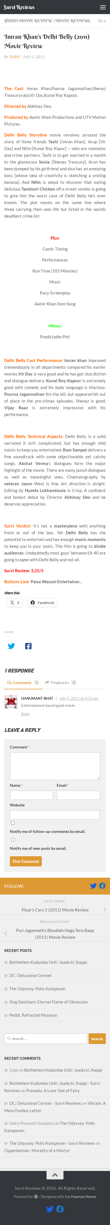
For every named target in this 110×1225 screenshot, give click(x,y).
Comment (20, 747)
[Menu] (103, 7)
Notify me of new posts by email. (38, 848)
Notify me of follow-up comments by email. (47, 831)
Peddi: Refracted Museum (33, 1015)
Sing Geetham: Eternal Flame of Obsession (48, 1001)
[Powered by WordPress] (36, 1197)
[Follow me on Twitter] (93, 885)
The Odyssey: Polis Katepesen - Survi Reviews (52, 1143)
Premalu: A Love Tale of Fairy (53, 1090)
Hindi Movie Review (28, 20)
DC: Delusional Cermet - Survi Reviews (45, 1103)
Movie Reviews (72, 20)
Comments (25, 682)
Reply (25, 714)
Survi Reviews (19, 7)
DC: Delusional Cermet (30, 975)
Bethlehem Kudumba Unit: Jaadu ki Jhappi (48, 962)
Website (17, 804)
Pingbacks (63, 682)
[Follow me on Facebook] (102, 885)
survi (15, 57)
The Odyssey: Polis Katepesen (37, 988)
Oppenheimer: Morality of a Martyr (37, 1150)
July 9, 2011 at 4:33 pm (79, 698)
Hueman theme (83, 1196)
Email (63, 785)
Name (16, 785)
